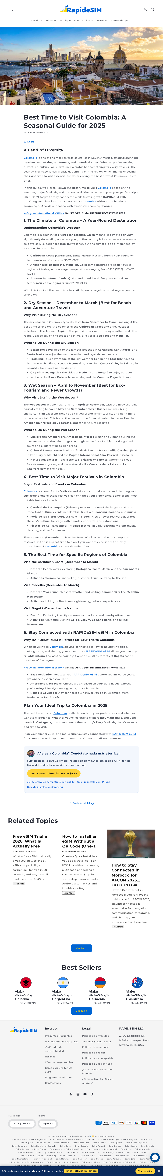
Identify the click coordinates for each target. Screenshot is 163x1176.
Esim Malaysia (88, 1156)
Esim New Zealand (42, 1159)
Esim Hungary (93, 1149)
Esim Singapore (35, 1162)
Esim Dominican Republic (44, 1146)
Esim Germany (23, 1149)
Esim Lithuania (26, 1156)
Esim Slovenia (71, 1162)
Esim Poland (97, 1159)
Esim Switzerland (43, 1165)
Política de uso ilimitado (97, 1063)
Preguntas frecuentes (58, 1035)
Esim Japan (56, 1152)
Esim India (126, 1149)
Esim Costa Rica (81, 1143)
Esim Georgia (147, 1146)
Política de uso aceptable (97, 1058)
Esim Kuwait (124, 1152)
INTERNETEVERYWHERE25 (81, 1171)
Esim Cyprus (116, 1143)
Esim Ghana (40, 1149)
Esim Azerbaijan (111, 1139)
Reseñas (50, 1056)
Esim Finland (98, 1146)
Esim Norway (62, 1159)
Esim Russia (17, 1162)
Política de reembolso (95, 1047)
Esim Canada (43, 1143)
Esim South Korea (112, 1162)
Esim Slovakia (53, 1162)
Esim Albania (20, 1139)
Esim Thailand (79, 1165)
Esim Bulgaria (26, 1143)
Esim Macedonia (68, 1156)
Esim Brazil (146, 1139)
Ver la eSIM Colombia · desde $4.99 (54, 773)
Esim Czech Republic (136, 1143)
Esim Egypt (66, 1146)
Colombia (30, 157)
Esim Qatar (130, 1159)
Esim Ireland (26, 1152)
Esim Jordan (71, 1152)
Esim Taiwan (61, 1165)
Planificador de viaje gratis (61, 1041)
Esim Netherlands (21, 1159)
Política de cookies (93, 1052)
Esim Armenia (57, 1139)
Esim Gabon (131, 1146)
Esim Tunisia (95, 1165)
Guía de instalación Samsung (45, 787)
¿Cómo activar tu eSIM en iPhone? (97, 1071)
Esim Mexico (105, 1156)
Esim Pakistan (80, 1159)
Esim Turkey (112, 1165)
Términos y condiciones (96, 1041)
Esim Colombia (61, 1143)
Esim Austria (92, 1139)
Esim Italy (41, 1152)
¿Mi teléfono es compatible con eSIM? (50, 782)
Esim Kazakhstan (90, 1152)
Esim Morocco (140, 1156)
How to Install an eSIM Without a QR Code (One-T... (80, 841)
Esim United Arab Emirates (135, 1165)
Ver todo (81, 948)
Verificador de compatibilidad (54, 1049)
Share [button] (31, 141)
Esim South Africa (91, 1162)
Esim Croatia (99, 1143)
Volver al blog (83, 803)
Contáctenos (53, 1083)
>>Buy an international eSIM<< (44, 213)
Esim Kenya (108, 1152)
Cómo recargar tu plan (59, 1062)
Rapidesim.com (64, 1136)
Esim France (115, 1146)
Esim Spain (130, 1162)
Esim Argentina (39, 1139)
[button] (11, 9)
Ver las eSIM (145, 1171)
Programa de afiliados (58, 1077)
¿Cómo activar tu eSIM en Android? (97, 1081)
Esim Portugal (114, 1159)
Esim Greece (56, 1149)
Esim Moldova (122, 1156)
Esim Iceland (110, 1149)
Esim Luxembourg (47, 1156)
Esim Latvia (140, 1152)
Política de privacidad (95, 1035)
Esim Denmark (19, 1146)
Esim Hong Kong (74, 1149)
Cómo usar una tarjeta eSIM (58, 1069)
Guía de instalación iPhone (93, 782)
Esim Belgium (130, 1139)
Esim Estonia (81, 1146)
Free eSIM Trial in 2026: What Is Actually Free (31, 841)
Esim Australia (75, 1139)
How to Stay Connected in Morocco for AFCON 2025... (126, 872)
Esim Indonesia (142, 1149)
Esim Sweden (23, 1165)
